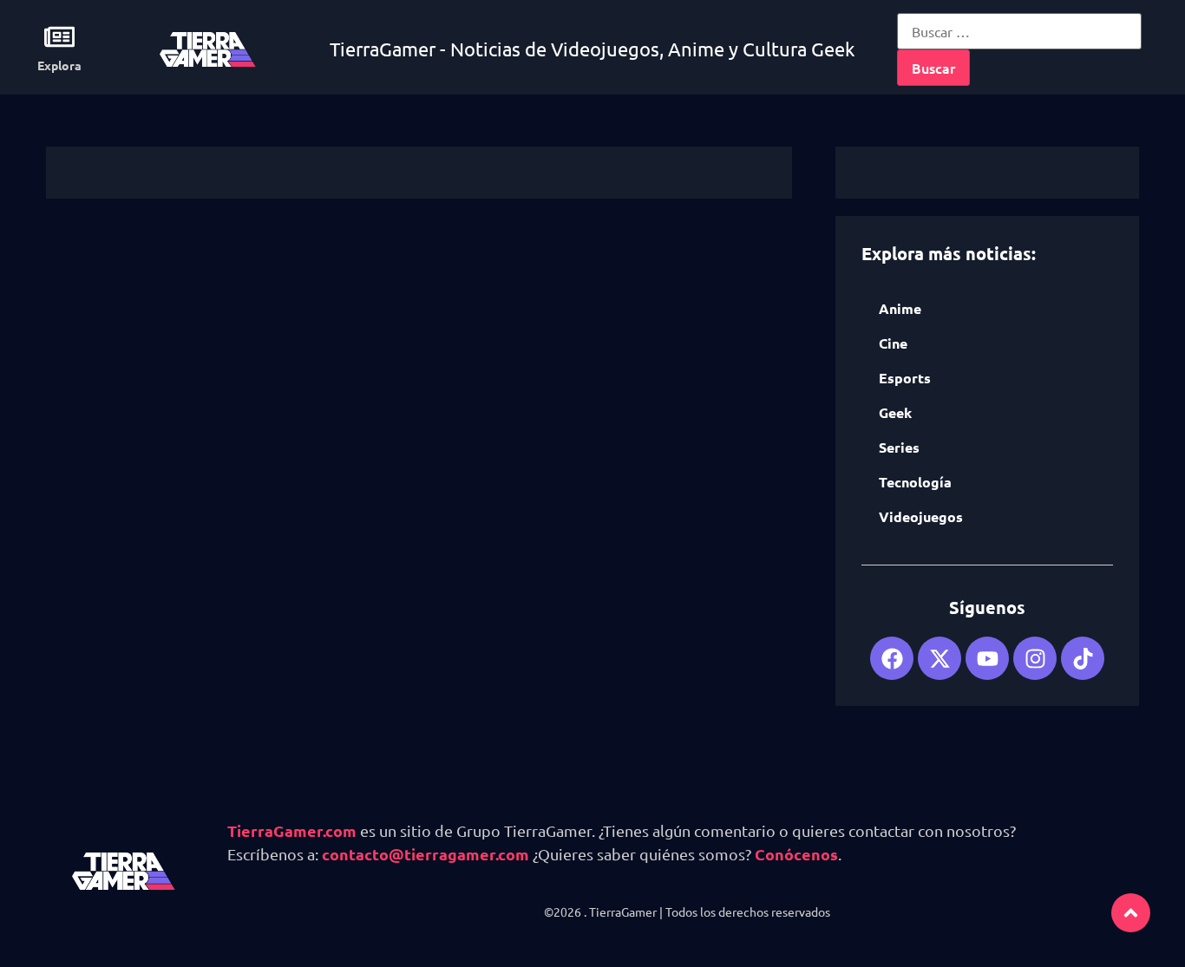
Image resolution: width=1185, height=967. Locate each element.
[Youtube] (987, 658)
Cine (893, 343)
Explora (59, 65)
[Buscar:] (1019, 31)
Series (899, 447)
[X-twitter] (939, 658)
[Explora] (59, 37)
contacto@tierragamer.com (425, 854)
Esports (905, 378)
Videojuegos (921, 516)
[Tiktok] (1082, 658)
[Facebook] (891, 658)
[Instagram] (1035, 658)
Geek (895, 412)
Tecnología (915, 482)
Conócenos (796, 854)
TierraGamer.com (292, 830)
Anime (900, 308)
